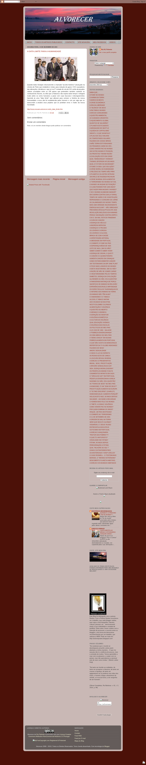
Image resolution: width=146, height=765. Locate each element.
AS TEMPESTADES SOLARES (100, 138)
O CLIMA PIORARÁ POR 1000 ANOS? (103, 187)
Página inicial (59, 179)
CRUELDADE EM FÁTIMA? (99, 440)
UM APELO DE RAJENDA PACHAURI (102, 177)
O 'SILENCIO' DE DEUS (98, 108)
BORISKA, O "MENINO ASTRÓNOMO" (103, 458)
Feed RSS (78, 736)
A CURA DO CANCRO (97, 220)
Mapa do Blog (79, 741)
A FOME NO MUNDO (97, 95)
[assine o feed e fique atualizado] (104, 496)
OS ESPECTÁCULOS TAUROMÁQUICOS (104, 289)
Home (77, 730)
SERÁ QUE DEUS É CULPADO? (100, 422)
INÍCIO (29, 42)
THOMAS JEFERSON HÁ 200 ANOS (102, 161)
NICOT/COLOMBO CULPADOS (100, 304)
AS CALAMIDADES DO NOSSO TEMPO (103, 202)
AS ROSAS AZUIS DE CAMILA (100, 356)
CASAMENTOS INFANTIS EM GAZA (102, 373)
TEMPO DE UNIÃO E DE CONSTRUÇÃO (103, 197)
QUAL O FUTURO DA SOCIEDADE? (102, 164)
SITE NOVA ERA (84, 42)
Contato (77, 733)
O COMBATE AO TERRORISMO (100, 414)
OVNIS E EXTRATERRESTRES (100, 450)
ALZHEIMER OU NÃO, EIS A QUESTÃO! (103, 279)
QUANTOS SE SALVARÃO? (99, 123)
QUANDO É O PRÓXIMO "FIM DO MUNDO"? (108, 513)
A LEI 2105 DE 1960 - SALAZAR (100, 330)
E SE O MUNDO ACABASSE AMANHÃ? (103, 192)
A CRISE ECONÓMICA (97, 102)
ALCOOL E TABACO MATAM (99, 299)
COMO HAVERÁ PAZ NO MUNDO (101, 148)
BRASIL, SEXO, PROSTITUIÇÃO (101, 363)
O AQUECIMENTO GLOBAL (99, 120)
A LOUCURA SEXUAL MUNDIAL (100, 358)
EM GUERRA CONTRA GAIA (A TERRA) (103, 194)
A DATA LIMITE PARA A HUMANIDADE (44, 51)
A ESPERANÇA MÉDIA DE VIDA (100, 246)
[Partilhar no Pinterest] (68, 113)
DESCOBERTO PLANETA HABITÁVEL (102, 460)
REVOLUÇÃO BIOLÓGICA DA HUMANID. (104, 212)
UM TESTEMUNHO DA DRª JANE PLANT (104, 263)
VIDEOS (112, 42)
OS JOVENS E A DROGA (98, 230)
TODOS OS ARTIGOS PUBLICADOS (48, 42)
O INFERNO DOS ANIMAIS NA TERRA (103, 292)
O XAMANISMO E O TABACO (100, 297)
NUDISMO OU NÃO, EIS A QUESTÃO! (102, 381)
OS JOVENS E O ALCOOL (98, 233)
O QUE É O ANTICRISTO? (99, 437)
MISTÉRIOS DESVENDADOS (102, 511)
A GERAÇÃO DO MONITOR (99, 315)
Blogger (107, 746)
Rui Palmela (40, 734)
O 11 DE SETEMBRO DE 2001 (100, 417)
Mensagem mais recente (38, 179)
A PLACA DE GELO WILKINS (99, 136)
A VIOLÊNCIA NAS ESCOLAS (99, 325)
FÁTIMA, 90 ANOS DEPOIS (99, 442)
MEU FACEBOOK (99, 42)
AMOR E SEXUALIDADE (98, 350)
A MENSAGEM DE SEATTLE (99, 128)
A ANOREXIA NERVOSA (98, 225)
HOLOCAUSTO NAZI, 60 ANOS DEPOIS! (103, 396)
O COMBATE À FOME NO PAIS (100, 243)
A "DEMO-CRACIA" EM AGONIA (100, 338)
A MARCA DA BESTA (97, 100)
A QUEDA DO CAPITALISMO (99, 131)
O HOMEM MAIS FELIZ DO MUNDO (102, 402)
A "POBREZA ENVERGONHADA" (101, 332)
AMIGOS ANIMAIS (98, 528)
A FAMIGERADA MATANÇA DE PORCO (103, 281)
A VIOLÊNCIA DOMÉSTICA (99, 317)
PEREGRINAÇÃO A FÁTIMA (99, 445)
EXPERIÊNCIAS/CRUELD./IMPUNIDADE (103, 287)
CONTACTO (69, 42)
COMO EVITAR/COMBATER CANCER (102, 261)
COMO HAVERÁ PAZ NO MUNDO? (101, 407)
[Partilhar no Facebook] (66, 113)
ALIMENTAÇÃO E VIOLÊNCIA (100, 307)
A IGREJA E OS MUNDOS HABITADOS (103, 463)
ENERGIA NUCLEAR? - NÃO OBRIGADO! (104, 207)
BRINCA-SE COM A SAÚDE (99, 235)
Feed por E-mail (80, 738)
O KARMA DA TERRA (97, 97)
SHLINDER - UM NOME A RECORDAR (103, 399)
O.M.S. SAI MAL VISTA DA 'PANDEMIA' (103, 217)
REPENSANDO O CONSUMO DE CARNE (104, 200)
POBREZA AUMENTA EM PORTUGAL (102, 340)
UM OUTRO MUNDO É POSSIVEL (101, 151)
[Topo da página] (143, 762)
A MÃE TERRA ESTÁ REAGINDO (101, 143)
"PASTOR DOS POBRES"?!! (99, 435)
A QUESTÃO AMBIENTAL (98, 115)
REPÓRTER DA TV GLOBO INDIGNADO (103, 345)
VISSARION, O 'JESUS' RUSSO (100, 424)
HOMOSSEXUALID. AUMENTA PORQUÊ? (104, 394)
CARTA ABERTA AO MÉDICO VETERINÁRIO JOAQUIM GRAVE (108, 532)
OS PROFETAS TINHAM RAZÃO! (101, 154)
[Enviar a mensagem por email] (60, 113)
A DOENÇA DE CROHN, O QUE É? (101, 253)
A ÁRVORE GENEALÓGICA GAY (101, 366)
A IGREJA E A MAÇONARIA (99, 432)
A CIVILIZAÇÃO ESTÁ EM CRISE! (101, 156)
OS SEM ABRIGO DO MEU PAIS (100, 335)
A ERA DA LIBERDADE (97, 105)
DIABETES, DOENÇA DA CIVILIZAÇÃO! (103, 276)
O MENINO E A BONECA (98, 312)
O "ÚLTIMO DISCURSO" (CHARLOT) (102, 391)
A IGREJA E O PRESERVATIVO (100, 361)
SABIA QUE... (94, 92)
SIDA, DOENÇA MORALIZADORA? (101, 368)
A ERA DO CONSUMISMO (98, 113)
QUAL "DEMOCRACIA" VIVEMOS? (101, 159)
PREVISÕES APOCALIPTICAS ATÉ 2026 (103, 210)
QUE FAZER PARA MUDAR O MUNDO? (103, 189)
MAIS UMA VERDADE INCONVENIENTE (103, 205)
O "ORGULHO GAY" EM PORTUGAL (102, 376)
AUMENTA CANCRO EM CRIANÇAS (102, 258)
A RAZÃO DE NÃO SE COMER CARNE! (103, 271)
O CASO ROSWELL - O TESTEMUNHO (103, 455)
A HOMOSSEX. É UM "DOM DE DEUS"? (103, 386)
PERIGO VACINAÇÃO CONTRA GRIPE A (103, 215)
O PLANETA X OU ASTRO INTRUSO (102, 174)
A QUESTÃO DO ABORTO (98, 309)
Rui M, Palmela (106, 49)
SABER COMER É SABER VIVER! (101, 251)
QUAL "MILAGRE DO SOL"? (99, 448)
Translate (111, 65)
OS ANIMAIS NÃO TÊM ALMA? (100, 294)
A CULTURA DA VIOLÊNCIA (99, 320)
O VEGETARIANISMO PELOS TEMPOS (103, 274)
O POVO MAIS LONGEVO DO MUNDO (103, 266)
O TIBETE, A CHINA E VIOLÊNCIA (101, 404)
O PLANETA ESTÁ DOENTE (99, 126)
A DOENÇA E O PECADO (98, 228)
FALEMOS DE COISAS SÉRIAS (100, 141)
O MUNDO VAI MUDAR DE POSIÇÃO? (103, 184)
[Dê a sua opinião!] (62, 113)
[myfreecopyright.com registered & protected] (49, 740)
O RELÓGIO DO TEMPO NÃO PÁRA (102, 171)
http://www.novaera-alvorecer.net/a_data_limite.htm (45, 109)
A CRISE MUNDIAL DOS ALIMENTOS (102, 179)
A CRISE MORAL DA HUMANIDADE (102, 169)
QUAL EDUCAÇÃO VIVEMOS (99, 322)
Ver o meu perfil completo (108, 52)
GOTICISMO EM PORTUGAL (100, 430)
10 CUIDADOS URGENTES (99, 118)
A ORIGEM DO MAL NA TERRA (100, 419)
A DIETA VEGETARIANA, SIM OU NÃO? (103, 269)
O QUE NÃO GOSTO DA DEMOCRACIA (103, 343)
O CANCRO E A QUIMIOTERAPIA (101, 256)
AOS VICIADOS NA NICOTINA (100, 302)
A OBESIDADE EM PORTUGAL (100, 241)
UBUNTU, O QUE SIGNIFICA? (100, 133)
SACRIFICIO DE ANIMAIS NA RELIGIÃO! (103, 284)
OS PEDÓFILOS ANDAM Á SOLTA (101, 371)
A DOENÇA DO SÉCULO (98, 223)
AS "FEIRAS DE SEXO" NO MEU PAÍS (102, 384)
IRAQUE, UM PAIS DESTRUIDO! (101, 412)
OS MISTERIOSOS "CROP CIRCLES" (102, 453)
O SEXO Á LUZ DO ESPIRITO (100, 353)
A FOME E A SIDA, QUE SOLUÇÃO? (102, 166)
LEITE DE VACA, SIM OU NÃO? (100, 248)
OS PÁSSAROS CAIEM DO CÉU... (101, 146)
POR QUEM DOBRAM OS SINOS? (101, 409)
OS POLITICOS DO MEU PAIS (100, 327)
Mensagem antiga (76, 179)
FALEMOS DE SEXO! (97, 348)
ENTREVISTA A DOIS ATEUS (99, 427)
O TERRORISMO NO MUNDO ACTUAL (103, 182)
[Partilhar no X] (64, 113)
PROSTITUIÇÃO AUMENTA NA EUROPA (103, 389)
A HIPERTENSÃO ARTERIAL (99, 238)
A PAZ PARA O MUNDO (97, 110)
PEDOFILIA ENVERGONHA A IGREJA (102, 378)
